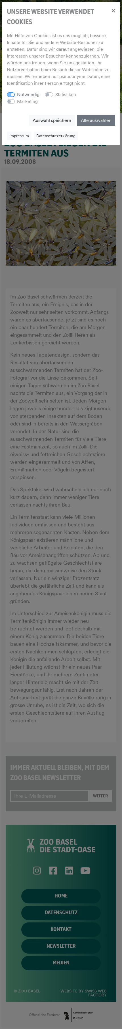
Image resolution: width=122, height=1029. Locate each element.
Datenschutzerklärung (55, 136)
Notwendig (28, 94)
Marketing (27, 101)
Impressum (19, 136)
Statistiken (65, 94)
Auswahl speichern (52, 120)
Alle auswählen (96, 120)
